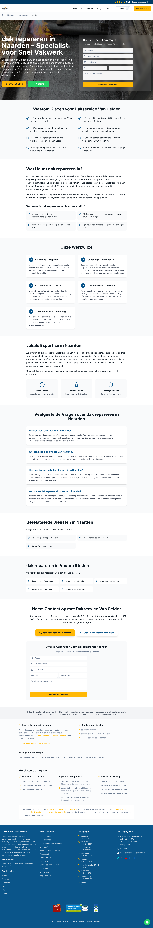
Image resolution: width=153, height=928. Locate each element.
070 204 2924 (86, 856)
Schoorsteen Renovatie (50, 865)
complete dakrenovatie (56, 812)
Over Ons (6, 883)
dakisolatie (38, 812)
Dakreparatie (45, 840)
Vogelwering (45, 875)
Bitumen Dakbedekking (50, 850)
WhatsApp (40, 84)
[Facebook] (130, 858)
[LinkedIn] (134, 858)
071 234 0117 (86, 885)
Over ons (90, 8)
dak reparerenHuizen (95, 757)
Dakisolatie (45, 847)
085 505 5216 (86, 838)
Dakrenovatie (45, 836)
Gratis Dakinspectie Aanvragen (99, 633)
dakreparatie (27, 812)
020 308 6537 (86, 850)
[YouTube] (126, 858)
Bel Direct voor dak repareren (57, 633)
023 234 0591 (86, 844)
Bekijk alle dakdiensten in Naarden (36, 743)
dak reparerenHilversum (51, 757)
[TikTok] (118, 858)
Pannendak (44, 854)
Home (4, 875)
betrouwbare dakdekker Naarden (52, 736)
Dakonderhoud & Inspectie (51, 843)
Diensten (76, 8)
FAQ (3, 890)
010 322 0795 (86, 867)
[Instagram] (122, 858)
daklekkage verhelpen (120, 809)
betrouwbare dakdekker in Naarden (62, 809)
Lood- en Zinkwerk (48, 858)
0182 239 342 (86, 861)
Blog (99, 8)
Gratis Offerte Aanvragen (108, 84)
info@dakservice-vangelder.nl (132, 853)
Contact (108, 8)
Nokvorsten (45, 861)
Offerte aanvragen (142, 8)
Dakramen (44, 872)
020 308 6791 (86, 879)
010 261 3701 (86, 873)
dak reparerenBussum (28, 757)
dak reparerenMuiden (73, 757)
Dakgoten (44, 868)
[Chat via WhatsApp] (147, 922)
